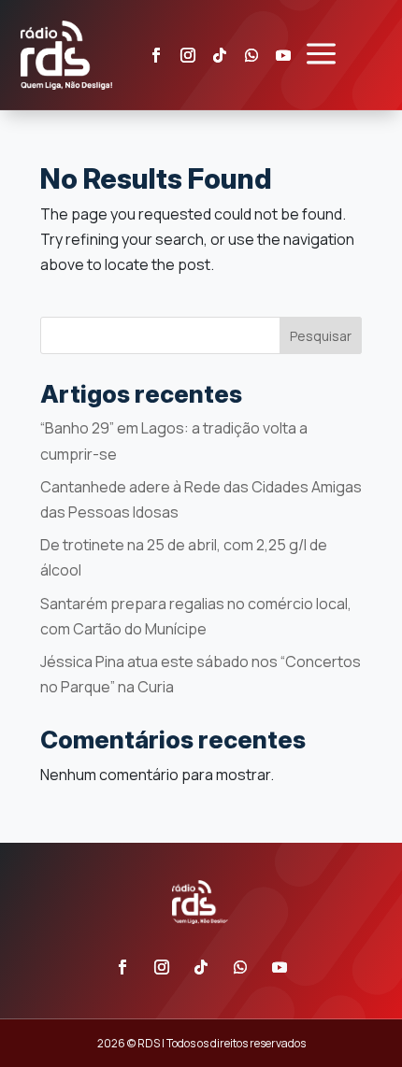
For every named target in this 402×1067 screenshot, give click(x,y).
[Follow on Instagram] (188, 55)
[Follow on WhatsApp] (251, 55)
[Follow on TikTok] (220, 55)
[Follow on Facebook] (156, 55)
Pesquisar (321, 336)
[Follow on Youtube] (279, 967)
